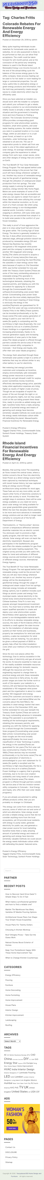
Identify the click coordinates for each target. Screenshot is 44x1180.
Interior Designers (10, 1073)
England (20, 1063)
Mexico (34, 1080)
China (8, 1059)
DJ (30, 1059)
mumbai (8, 1083)
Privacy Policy (11, 1157)
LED (7, 1076)
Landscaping (10, 1020)
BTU (28, 1055)
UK (26, 1087)
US (29, 1092)
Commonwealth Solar (31, 430)
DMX (32, 1059)
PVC (17, 1088)
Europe (30, 1063)
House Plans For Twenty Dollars (18, 925)
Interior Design (11, 1010)
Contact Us (10, 1147)
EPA (24, 1063)
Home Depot (12, 1066)
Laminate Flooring (27, 1073)
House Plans (10, 1005)
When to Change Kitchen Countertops (21, 958)
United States (20, 1091)
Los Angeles (25, 1080)
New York (16, 1083)
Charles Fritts (15, 430)
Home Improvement (13, 1000)
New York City (25, 1083)
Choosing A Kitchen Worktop (17, 930)
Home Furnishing (12, 995)
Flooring (8, 980)
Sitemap (8, 1162)
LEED (12, 1077)
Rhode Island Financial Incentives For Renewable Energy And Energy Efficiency (20, 451)
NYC (12, 1088)
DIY (26, 1059)
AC (5, 1055)
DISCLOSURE (11, 1152)
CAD (33, 1054)
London (19, 1076)
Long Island (16, 1080)
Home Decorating (13, 990)
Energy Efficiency (18, 428)
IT (18, 1073)
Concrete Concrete (17, 1059)
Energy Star (10, 1062)
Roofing (8, 1025)
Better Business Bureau (18, 1055)
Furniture (9, 985)
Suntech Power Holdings (13, 433)
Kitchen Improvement (14, 1015)
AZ (8, 1055)
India (14, 1069)
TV (21, 1087)
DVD (36, 1059)
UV (37, 1091)
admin (34, 40)
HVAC (7, 1069)
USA (33, 1091)
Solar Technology (10, 856)
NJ (32, 1083)
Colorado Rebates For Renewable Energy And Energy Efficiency (22, 30)
